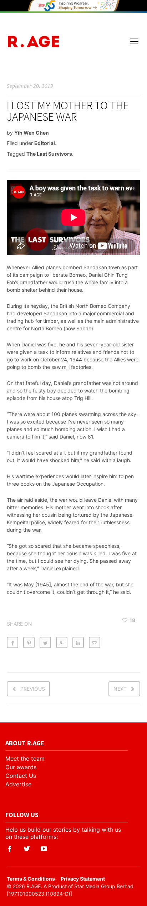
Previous (32, 689)
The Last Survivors (49, 154)
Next (120, 689)
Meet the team (25, 758)
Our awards (20, 767)
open (134, 41)
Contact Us (20, 775)
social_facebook (9, 849)
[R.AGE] (33, 41)
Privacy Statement (83, 879)
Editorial (44, 143)
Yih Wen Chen (31, 133)
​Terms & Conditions (31, 879)
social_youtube (44, 849)
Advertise (18, 784)
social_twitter (26, 849)
